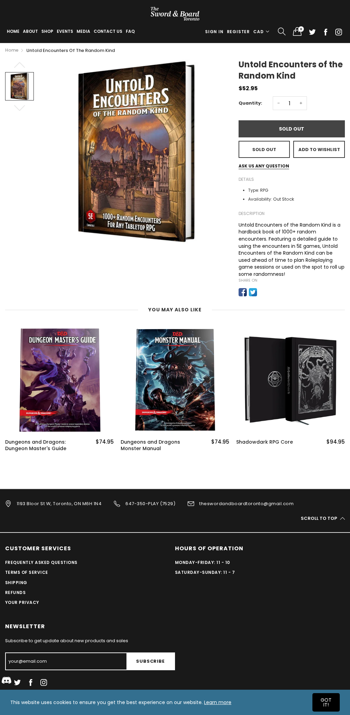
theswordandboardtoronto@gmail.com (246, 503)
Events (65, 31)
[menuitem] (13, 31)
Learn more (217, 702)
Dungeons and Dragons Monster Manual (150, 445)
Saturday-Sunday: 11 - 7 (205, 572)
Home (13, 31)
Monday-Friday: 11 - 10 (202, 562)
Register (238, 32)
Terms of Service (26, 572)
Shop (47, 31)
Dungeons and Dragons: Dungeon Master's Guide (35, 445)
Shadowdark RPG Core (264, 442)
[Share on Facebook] (243, 292)
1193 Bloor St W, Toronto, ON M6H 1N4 (59, 503)
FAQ (130, 31)
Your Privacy (22, 602)
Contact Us (108, 31)
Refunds (15, 592)
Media (83, 31)
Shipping (16, 582)
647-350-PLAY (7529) (150, 503)
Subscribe (150, 661)
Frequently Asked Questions (41, 562)
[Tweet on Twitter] (253, 292)
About (30, 31)
